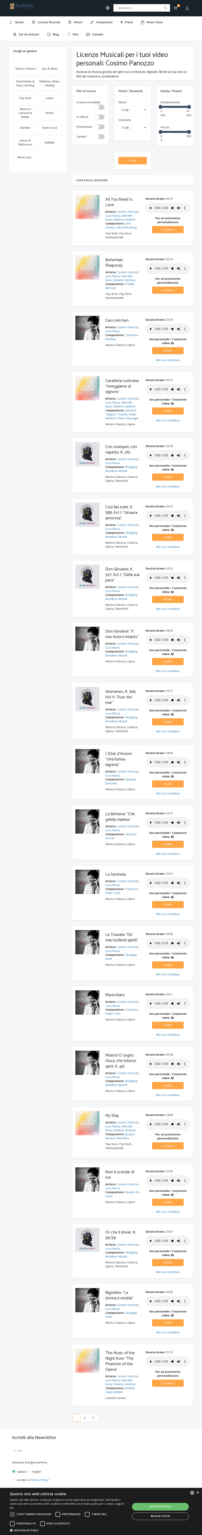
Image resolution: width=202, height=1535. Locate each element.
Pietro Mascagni (128, 418)
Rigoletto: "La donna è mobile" (119, 1295)
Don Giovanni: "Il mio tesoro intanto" (122, 634)
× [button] (197, 1492)
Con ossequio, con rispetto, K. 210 (121, 450)
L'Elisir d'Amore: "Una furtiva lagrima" (118, 759)
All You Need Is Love (118, 202)
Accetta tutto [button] (160, 1506)
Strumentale (84, 127)
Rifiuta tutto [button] (160, 1516)
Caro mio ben (117, 320)
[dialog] (101, 1511)
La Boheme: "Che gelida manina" (120, 817)
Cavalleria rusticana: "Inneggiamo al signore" (122, 386)
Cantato (81, 136)
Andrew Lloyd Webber (120, 1390)
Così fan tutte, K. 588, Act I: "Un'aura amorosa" (121, 513)
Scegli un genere (25, 51)
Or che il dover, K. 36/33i (120, 1235)
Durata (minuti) (170, 102)
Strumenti (124, 120)
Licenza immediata (88, 102)
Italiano (19, 1471)
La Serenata (115, 874)
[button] (68, 1530)
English (36, 1471)
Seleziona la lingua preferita (29, 1462)
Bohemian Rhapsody (114, 263)
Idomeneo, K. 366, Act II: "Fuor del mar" (120, 697)
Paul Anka (122, 1138)
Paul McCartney (127, 227)
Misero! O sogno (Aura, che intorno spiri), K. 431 (120, 1061)
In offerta (82, 117)
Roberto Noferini (124, 219)
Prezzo (165, 127)
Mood (122, 102)
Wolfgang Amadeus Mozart (121, 469)
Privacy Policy (39, 1480)
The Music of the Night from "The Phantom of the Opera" (120, 1361)
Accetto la (33, 1480)
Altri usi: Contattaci (168, 360)
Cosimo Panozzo (128, 211)
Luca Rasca (112, 215)
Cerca (132, 160)
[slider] (161, 107)
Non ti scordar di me (119, 1175)
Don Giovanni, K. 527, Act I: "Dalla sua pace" (122, 575)
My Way (112, 1115)
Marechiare (115, 995)
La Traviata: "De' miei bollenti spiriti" (121, 937)
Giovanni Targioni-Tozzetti (120, 412)
